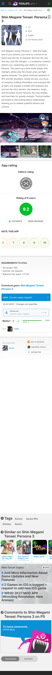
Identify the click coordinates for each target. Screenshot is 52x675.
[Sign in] (49, 3)
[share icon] (48, 10)
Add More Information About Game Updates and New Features (24, 576)
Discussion (10, 659)
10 (44, 242)
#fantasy (7, 524)
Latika (16, 329)
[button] (49, 115)
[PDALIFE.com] (21, 3)
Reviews (28, 659)
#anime (18, 524)
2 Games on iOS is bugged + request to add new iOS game (24, 586)
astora (11, 348)
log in (12, 629)
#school (18, 519)
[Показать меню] (3, 3)
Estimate (17, 221)
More (47, 567)
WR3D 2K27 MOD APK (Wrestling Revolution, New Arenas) (22, 596)
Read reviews (35, 221)
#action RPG (32, 519)
